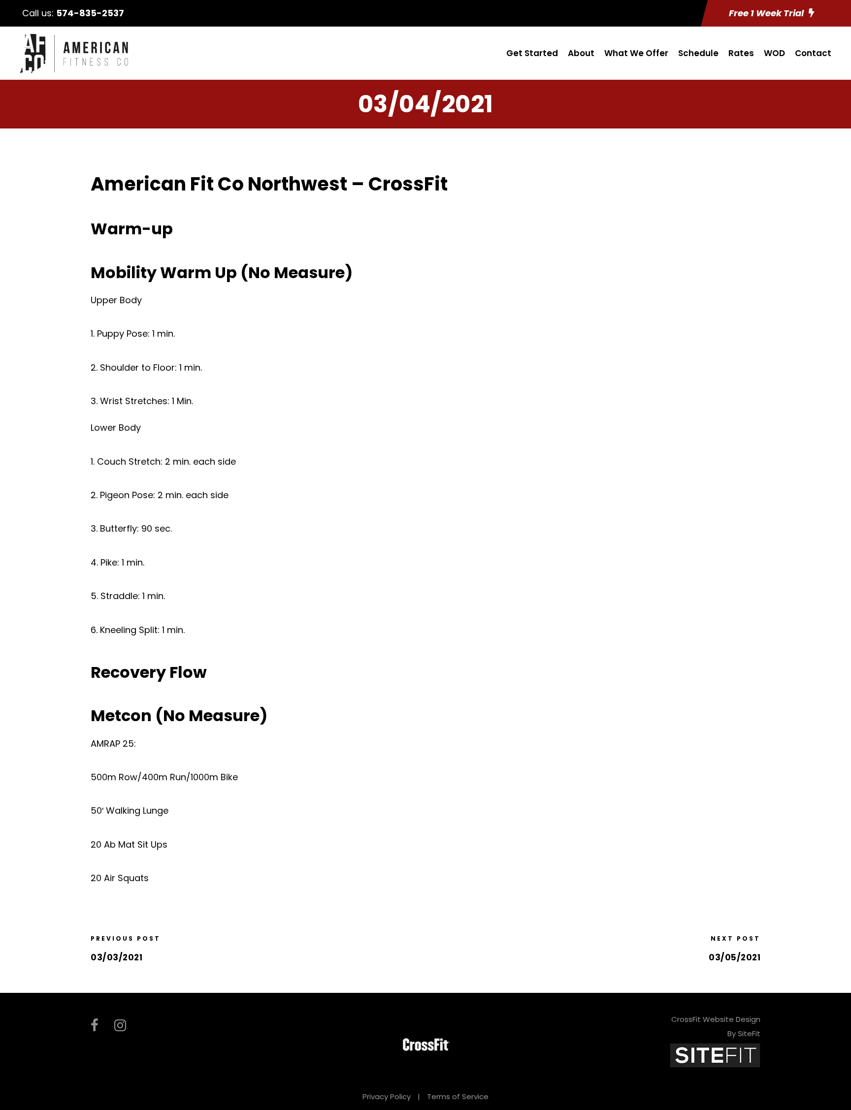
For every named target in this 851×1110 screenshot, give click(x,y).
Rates (741, 53)
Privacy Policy (386, 1096)
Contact (813, 53)
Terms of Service (458, 1096)
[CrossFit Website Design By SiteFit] (715, 1054)
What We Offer (636, 53)
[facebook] (94, 1026)
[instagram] (120, 1026)
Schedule (698, 53)
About (581, 53)
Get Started (532, 53)
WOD (774, 53)
